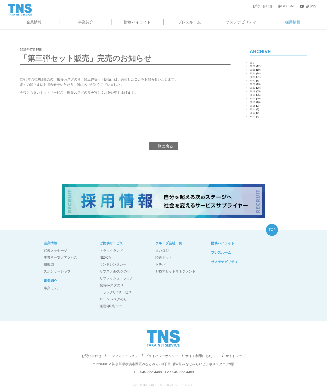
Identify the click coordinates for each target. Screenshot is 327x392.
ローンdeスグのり (113, 299)
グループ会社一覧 (168, 243)
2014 (252, 109)
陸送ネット (163, 257)
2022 (252, 80)
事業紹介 (85, 22)
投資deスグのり (112, 285)
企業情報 (34, 22)
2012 (252, 116)
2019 (252, 91)
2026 (252, 66)
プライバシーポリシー (162, 356)
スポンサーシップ (57, 271)
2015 (252, 105)
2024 (252, 73)
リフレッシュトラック (116, 278)
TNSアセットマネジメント (175, 271)
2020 (252, 87)
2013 (252, 113)
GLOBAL (288, 6)
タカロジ (162, 250)
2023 (252, 77)
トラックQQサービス (116, 292)
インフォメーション (123, 356)
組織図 (49, 264)
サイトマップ (236, 356)
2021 (252, 84)
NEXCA (105, 257)
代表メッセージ (55, 250)
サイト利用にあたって (202, 356)
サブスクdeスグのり (115, 271)
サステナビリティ (241, 22)
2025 (252, 69)
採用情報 (292, 22)
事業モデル (52, 288)
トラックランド (111, 250)
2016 (252, 102)
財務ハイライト (137, 22)
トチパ (160, 264)
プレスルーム (189, 22)
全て (252, 62)
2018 (252, 95)
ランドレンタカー (113, 264)
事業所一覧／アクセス (60, 257)
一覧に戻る (163, 146)
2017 (252, 98)
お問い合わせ (263, 6)
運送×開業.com (111, 306)
